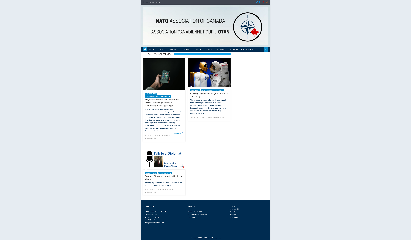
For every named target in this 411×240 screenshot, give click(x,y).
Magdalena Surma (164, 173)
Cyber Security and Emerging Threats (158, 96)
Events (161, 49)
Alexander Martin (151, 94)
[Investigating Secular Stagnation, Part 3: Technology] (209, 72)
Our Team (191, 217)
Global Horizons (151, 173)
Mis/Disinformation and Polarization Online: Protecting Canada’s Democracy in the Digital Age (162, 102)
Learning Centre (247, 49)
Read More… (177, 134)
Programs (186, 49)
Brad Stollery (195, 90)
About (151, 49)
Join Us (209, 49)
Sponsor (233, 215)
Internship (221, 49)
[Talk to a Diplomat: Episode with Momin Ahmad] (164, 158)
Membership (235, 209)
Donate (198, 49)
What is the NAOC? (195, 212)
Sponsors (234, 49)
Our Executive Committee (197, 215)
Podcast (173, 49)
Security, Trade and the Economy (212, 90)
